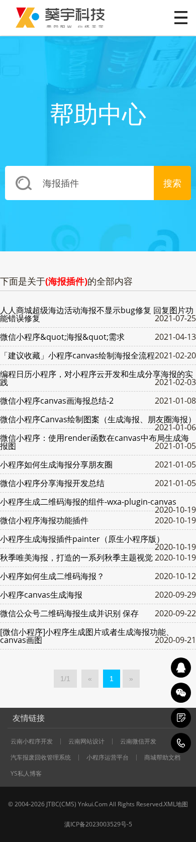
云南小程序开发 (32, 741)
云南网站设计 (86, 741)
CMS (67, 804)
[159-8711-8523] (181, 743)
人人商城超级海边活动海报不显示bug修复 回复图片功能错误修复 (96, 314)
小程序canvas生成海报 (41, 594)
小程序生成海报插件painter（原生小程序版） (82, 538)
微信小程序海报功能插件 (44, 520)
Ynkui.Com (93, 804)
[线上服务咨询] (181, 668)
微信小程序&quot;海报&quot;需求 (62, 336)
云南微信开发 (138, 741)
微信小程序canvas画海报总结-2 (57, 400)
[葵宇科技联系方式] (181, 718)
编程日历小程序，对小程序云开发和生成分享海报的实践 (96, 378)
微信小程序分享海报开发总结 (52, 483)
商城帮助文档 (162, 758)
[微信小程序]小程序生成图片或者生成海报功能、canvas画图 (87, 635)
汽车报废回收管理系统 (41, 758)
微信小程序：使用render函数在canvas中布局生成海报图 (94, 441)
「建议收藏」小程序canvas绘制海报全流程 (77, 355)
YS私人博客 (26, 774)
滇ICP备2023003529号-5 (98, 824)
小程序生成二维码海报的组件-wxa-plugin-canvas (88, 501)
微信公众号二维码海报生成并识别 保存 (69, 613)
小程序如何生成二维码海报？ (52, 576)
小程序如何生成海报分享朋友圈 (56, 464)
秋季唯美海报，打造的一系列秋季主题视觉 (76, 557)
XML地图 (176, 804)
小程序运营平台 (107, 758)
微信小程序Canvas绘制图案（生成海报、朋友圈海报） (98, 419)
